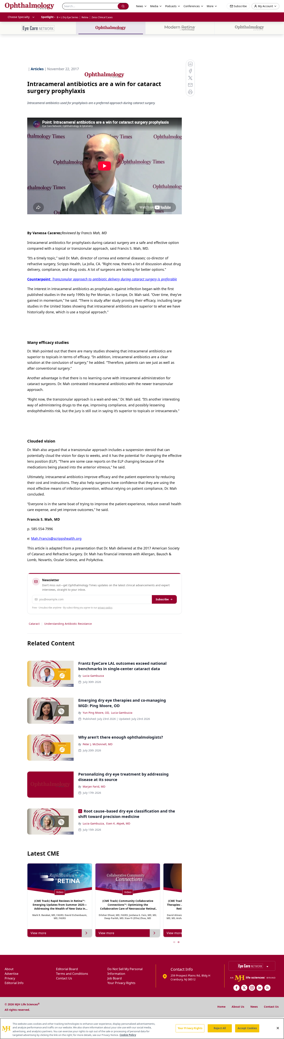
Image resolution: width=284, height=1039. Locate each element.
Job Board (114, 978)
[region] (142, 1028)
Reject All (220, 1028)
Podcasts (171, 6)
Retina (85, 17)
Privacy (10, 978)
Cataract (34, 623)
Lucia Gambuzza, (94, 823)
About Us (238, 1006)
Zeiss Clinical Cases (102, 17)
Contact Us (64, 978)
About (9, 969)
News (254, 1006)
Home (221, 1006)
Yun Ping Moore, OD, (96, 712)
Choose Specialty (19, 17)
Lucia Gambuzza (93, 676)
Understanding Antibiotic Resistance (68, 623)
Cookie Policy (128, 1035)
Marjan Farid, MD (94, 786)
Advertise (11, 973)
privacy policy (105, 607)
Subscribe (162, 599)
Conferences (192, 6)
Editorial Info (14, 983)
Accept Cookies (247, 1028)
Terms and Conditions (72, 973)
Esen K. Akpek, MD (118, 823)
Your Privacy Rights (121, 983)
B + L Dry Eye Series (67, 17)
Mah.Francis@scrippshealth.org (56, 538)
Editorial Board (67, 969)
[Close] (278, 1028)
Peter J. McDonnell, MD (97, 744)
